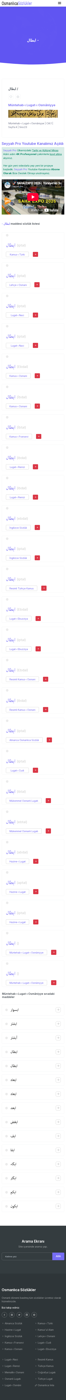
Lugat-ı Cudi (17, 770)
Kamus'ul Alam (45, 1329)
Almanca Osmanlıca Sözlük (24, 740)
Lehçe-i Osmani (18, 285)
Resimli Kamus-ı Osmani (22, 679)
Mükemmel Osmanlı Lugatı (23, 800)
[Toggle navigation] (60, 3)
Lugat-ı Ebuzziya (18, 618)
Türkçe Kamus (45, 1365)
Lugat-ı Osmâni (12, 1385)
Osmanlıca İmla (45, 1385)
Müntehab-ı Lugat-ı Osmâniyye (31, 105)
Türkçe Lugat (44, 1378)
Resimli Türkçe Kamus (21, 588)
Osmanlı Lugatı (12, 1378)
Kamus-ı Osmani (18, 375)
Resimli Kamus (45, 1359)
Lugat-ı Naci (17, 315)
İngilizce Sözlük (18, 527)
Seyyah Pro (9, 150)
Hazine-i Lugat (17, 861)
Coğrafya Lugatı (46, 1372)
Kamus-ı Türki (17, 254)
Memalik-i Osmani (14, 1372)
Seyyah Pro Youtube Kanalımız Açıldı (32, 144)
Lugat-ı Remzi (17, 467)
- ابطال (6, 223)
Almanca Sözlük (13, 1323)
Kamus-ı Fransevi (18, 436)
